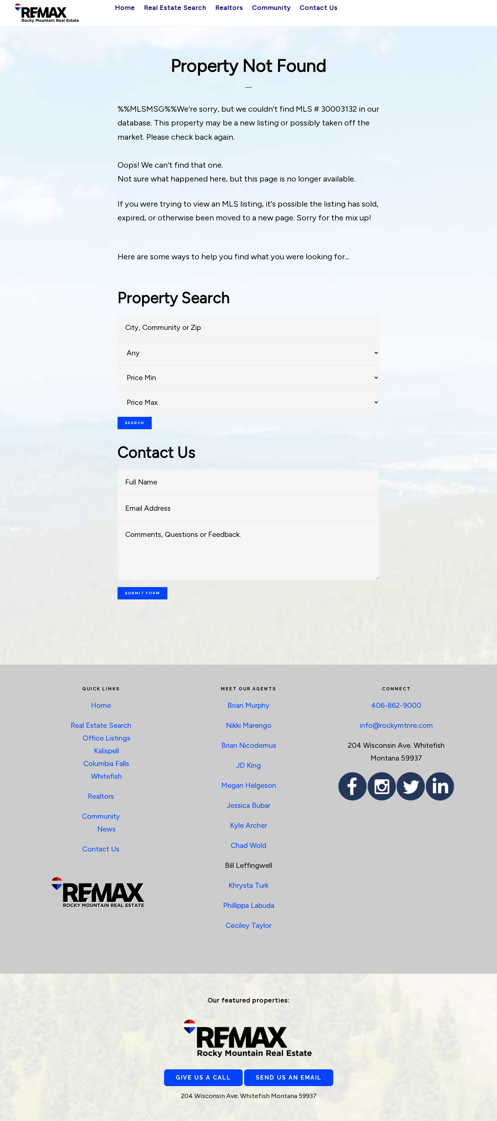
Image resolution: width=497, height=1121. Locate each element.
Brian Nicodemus (248, 745)
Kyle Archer (248, 825)
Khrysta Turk (248, 885)
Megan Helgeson (248, 785)
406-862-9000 (396, 705)
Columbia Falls (106, 763)
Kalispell (106, 750)
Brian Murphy (248, 705)
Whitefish (106, 776)
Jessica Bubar (248, 805)
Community (101, 816)
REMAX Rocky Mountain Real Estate (47, 13)
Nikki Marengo (248, 725)
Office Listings (106, 738)
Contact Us (100, 849)
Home (101, 705)
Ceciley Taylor (248, 925)
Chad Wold (248, 845)
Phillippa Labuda (248, 905)
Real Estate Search (101, 725)
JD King (248, 765)
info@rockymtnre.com (396, 725)
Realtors (101, 796)
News (106, 829)
